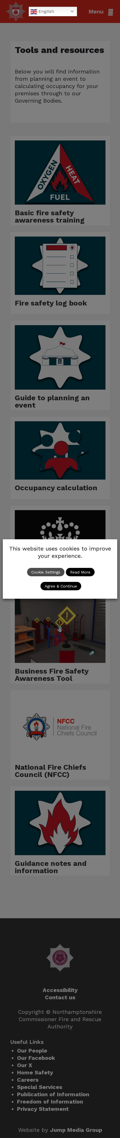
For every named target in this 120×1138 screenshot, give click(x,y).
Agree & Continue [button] (61, 586)
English (45, 11)
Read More (80, 572)
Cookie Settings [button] (45, 572)
